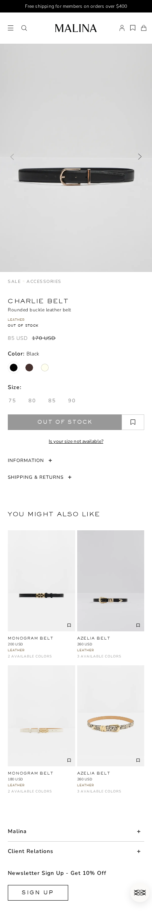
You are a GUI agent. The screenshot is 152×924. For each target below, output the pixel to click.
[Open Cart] (144, 28)
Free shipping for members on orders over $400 (76, 6)
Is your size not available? (76, 441)
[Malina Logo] (75, 28)
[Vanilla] (45, 367)
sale (14, 281)
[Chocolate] (29, 367)
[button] (24, 28)
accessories (44, 281)
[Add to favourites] (133, 422)
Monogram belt (30, 638)
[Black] (13, 367)
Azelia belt (93, 638)
